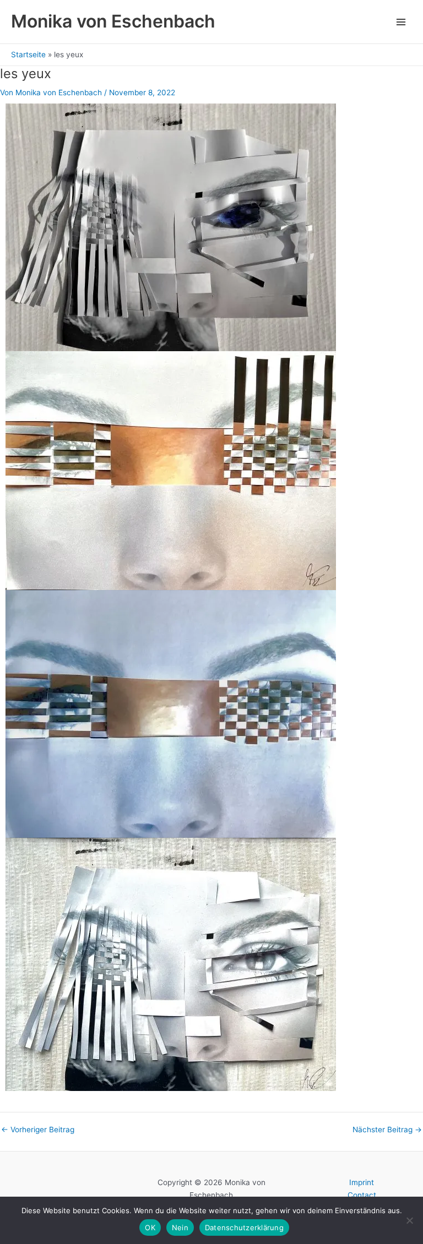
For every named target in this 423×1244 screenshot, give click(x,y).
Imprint (361, 1182)
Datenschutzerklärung (244, 1227)
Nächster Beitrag (387, 1130)
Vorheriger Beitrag (37, 1130)
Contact (362, 1195)
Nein (180, 1227)
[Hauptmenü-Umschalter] (401, 21)
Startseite (28, 54)
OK (150, 1227)
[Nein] (409, 1220)
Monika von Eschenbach (113, 21)
